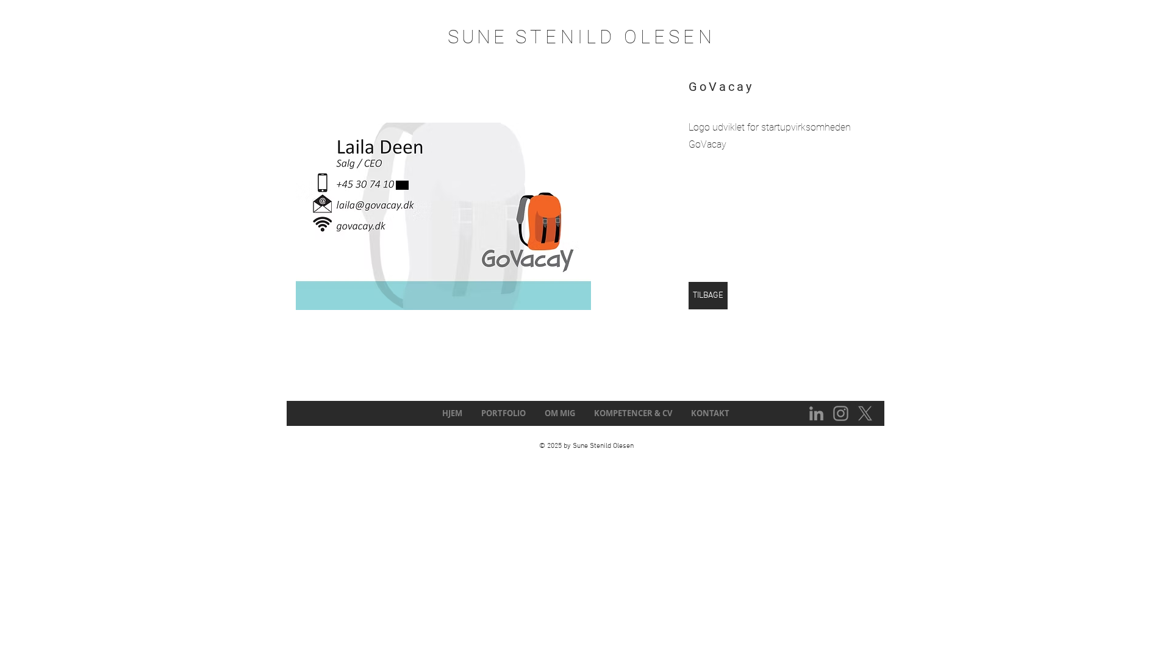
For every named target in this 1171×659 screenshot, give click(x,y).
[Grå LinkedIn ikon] (816, 413)
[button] (443, 216)
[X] (865, 413)
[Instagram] (841, 413)
